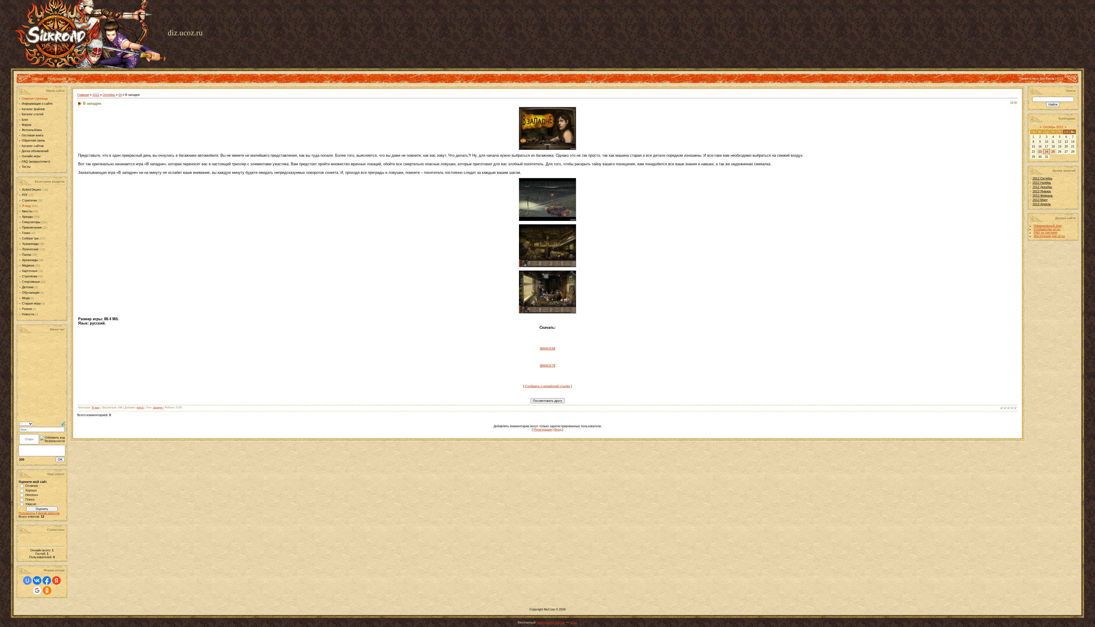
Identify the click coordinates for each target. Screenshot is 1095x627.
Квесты (27, 211)
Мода (26, 298)
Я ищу (26, 205)
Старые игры (31, 303)
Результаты (27, 513)
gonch (140, 407)
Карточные (30, 271)
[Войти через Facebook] (46, 580)
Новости (28, 314)
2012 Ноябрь (1042, 182)
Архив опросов (49, 513)
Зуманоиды (30, 243)
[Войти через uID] (27, 580)
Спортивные (31, 281)
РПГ (25, 195)
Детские (28, 287)
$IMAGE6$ (547, 348)
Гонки (26, 233)
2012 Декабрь (1042, 187)
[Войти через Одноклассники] (47, 590)
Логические (30, 249)
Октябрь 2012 (1053, 127)
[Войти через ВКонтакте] (37, 580)
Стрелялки (29, 276)
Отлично (31, 485)
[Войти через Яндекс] (56, 580)
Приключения (32, 227)
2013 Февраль (1043, 195)
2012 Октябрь (1043, 178)
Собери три (30, 238)
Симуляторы (31, 222)
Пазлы (26, 254)
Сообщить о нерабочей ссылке (547, 386)
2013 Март (1040, 199)
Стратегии (29, 200)
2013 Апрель (1042, 204)
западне (158, 407)
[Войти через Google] (37, 590)
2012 (95, 94)
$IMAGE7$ (547, 365)
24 (120, 94)
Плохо (30, 499)
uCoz (573, 622)
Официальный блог (1048, 225)
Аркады (27, 216)
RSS (1060, 78)
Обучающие (31, 292)
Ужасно (30, 504)
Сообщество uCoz (1047, 229)
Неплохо (31, 495)
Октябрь (109, 94)
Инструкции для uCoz (1049, 236)
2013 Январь (1042, 191)
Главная (37, 78)
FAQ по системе (1045, 232)
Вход (72, 78)
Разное (27, 309)
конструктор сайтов (550, 622)
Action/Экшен (31, 189)
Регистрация (57, 78)
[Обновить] (63, 423)
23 (1040, 151)
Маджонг (28, 265)
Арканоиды (30, 260)
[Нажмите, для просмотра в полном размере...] (547, 148)
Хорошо (31, 490)
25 (1053, 151)
